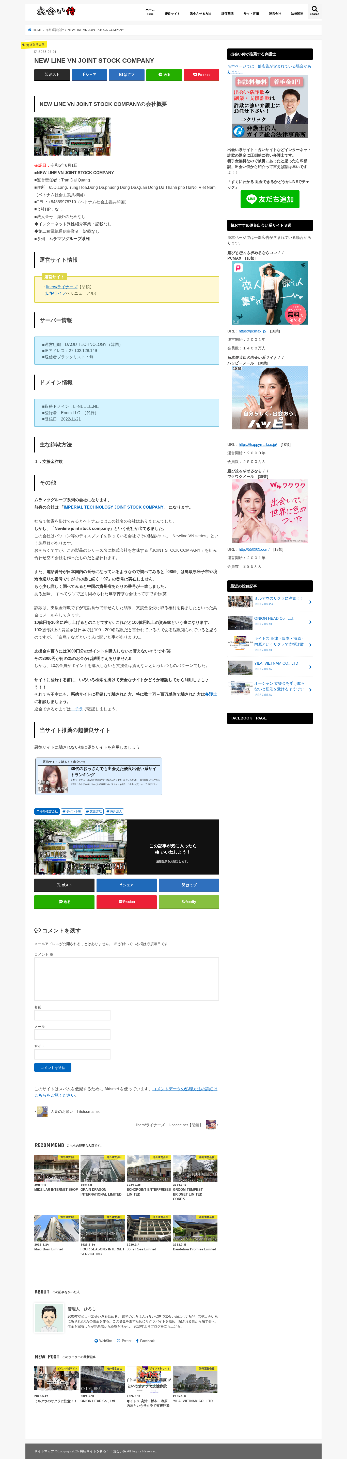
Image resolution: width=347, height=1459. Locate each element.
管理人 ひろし (82, 1308)
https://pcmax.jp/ (252, 331)
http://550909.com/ (254, 549)
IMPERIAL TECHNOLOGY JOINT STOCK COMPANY (114, 507)
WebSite (105, 1341)
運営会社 (275, 13)
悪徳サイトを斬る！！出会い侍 (103, 1451)
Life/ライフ (56, 293)
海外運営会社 (49, 811)
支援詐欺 (96, 811)
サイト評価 (251, 13)
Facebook (147, 1341)
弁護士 (211, 694)
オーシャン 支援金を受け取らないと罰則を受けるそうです (279, 689)
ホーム (150, 11)
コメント (43, 954)
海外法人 (116, 811)
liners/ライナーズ (61, 286)
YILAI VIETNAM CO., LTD (276, 666)
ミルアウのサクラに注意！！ (279, 601)
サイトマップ (44, 1451)
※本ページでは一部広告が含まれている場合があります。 (269, 69)
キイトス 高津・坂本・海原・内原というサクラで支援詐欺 (279, 644)
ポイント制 (73, 811)
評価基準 (228, 13)
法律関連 (297, 13)
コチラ (77, 709)
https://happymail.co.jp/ (258, 445)
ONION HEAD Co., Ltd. (274, 621)
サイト (39, 1046)
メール (39, 1027)
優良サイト (172, 13)
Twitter (126, 1341)
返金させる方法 (200, 13)
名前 (37, 1007)
